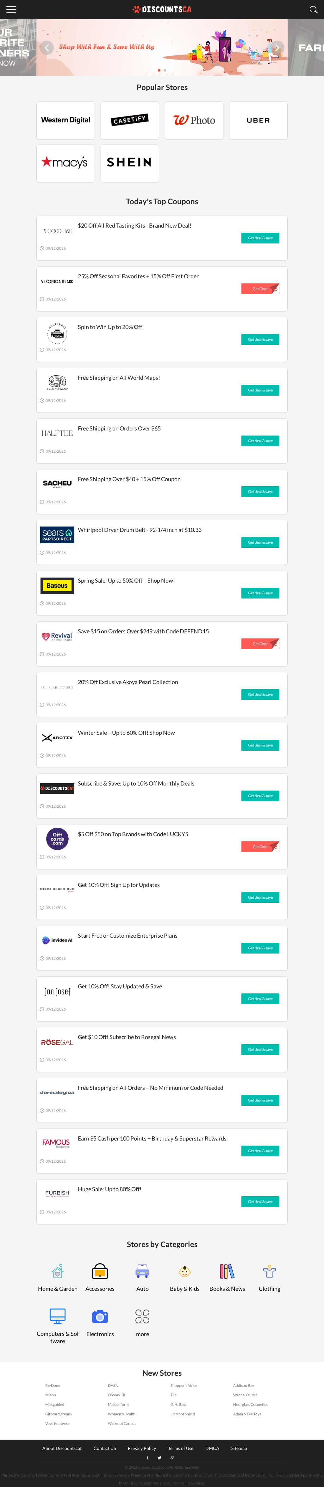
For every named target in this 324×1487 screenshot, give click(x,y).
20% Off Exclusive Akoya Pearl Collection (128, 681)
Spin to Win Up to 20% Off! (111, 326)
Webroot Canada (122, 1423)
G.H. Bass (178, 1404)
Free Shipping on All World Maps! (119, 377)
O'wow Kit (116, 1395)
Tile (174, 1395)
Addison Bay (243, 1385)
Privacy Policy (142, 1448)
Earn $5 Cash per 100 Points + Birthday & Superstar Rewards (152, 1138)
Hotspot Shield (183, 1414)
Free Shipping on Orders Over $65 (119, 428)
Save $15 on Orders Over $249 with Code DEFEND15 (143, 631)
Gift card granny (58, 1414)
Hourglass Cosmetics (250, 1404)
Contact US (105, 1448)
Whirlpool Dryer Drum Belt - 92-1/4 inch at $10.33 (140, 529)
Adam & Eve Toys (247, 1414)
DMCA (212, 1448)
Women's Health (121, 1414)
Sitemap (239, 1448)
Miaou (50, 1395)
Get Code (260, 288)
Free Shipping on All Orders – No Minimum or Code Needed (150, 1087)
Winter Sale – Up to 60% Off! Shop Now (126, 732)
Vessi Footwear (57, 1423)
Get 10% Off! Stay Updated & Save (120, 986)
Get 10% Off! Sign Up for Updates (119, 884)
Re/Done (52, 1385)
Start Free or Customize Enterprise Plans (128, 935)
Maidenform (118, 1404)
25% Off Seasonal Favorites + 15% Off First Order (138, 276)
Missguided (54, 1404)
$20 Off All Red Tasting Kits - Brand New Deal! (134, 225)
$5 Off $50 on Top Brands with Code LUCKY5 (133, 834)
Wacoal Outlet (245, 1395)
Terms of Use (180, 1448)
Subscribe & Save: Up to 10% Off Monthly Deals (136, 783)
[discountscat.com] (162, 9)
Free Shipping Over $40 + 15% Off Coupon (129, 478)
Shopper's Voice (184, 1385)
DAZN (113, 1385)
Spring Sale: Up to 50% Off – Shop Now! (126, 580)
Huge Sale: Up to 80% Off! (109, 1189)
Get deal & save (260, 238)
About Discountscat (62, 1448)
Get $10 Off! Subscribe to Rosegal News (127, 1036)
